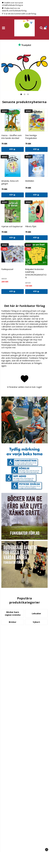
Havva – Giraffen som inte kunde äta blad (11, 136)
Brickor (12, 622)
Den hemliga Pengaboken (31, 136)
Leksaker (36, 613)
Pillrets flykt (30, 226)
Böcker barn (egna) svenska (12, 613)
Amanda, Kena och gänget (10, 182)
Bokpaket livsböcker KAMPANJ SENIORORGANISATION (36, 273)
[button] (45, 28)
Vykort (36, 622)
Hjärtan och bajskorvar (12, 226)
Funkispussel (7, 269)
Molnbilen (29, 180)
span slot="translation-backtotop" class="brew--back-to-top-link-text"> (46, 849)
